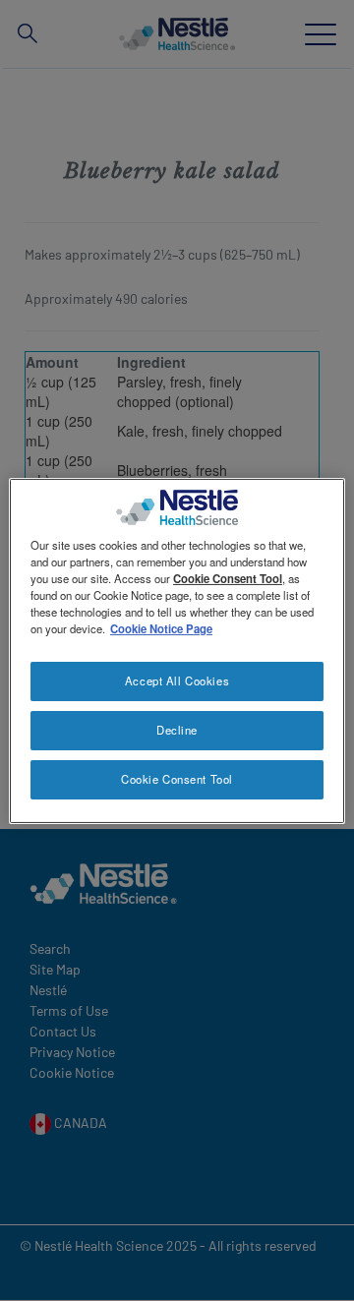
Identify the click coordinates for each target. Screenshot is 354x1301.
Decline (177, 730)
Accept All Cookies (177, 680)
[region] (177, 650)
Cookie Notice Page (161, 628)
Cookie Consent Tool (177, 779)
